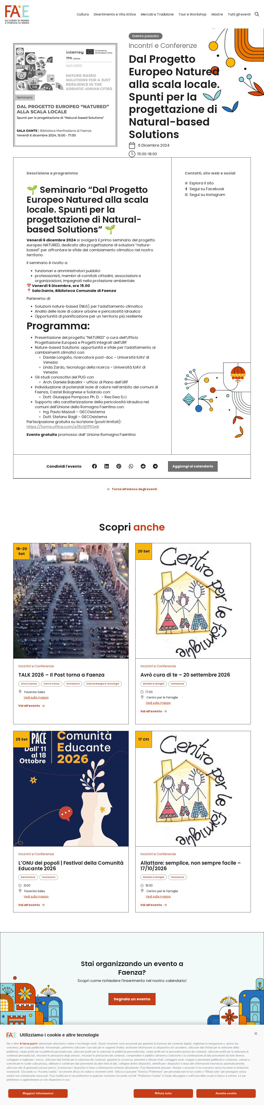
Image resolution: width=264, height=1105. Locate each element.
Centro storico (52, 683)
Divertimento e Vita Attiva (115, 14)
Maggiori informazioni (38, 1093)
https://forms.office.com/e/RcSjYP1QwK (63, 426)
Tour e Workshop (192, 14)
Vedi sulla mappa (36, 697)
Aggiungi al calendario (192, 466)
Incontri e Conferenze (163, 45)
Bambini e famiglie (153, 683)
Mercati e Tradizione (157, 14)
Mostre (217, 14)
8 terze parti (28, 1044)
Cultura (83, 14)
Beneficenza (28, 877)
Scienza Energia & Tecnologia (102, 683)
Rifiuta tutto (163, 1093)
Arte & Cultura (29, 683)
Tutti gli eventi (239, 14)
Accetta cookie (226, 1093)
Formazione (73, 683)
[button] (255, 1033)
